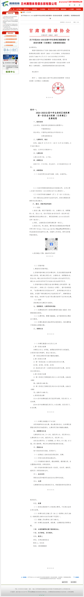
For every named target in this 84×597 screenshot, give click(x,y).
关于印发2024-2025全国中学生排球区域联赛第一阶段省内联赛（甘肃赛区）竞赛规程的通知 (49, 577)
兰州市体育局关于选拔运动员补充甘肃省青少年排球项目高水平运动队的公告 (10, 22)
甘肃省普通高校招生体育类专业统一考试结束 (50, 578)
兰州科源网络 (70, 591)
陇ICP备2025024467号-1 (22, 591)
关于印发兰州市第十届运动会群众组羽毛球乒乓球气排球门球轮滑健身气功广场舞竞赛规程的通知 (10, 27)
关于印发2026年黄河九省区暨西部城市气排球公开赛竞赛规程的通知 (10, 18)
